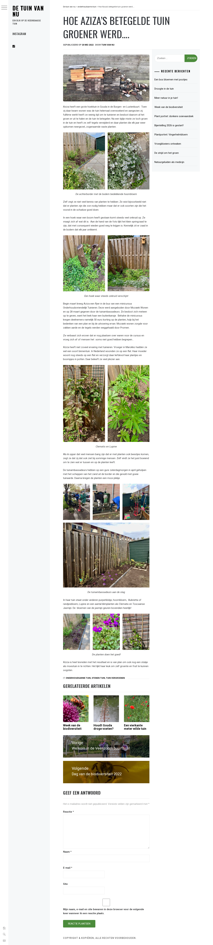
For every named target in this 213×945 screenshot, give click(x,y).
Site (65, 883)
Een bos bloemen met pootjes (170, 79)
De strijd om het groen (166, 152)
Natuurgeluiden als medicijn (169, 162)
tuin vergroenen (115, 678)
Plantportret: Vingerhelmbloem (171, 134)
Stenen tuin (98, 678)
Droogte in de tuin (164, 88)
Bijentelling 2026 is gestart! (169, 125)
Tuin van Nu (107, 45)
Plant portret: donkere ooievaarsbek (173, 116)
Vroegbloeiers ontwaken (167, 143)
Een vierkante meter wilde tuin (135, 727)
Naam (67, 851)
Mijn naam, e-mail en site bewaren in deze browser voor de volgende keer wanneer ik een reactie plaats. (103, 911)
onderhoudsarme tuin (78, 678)
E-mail (67, 867)
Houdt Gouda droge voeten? (103, 727)
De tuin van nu (28, 11)
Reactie (68, 811)
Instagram (19, 34)
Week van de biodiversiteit (73, 727)
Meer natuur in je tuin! (166, 97)
